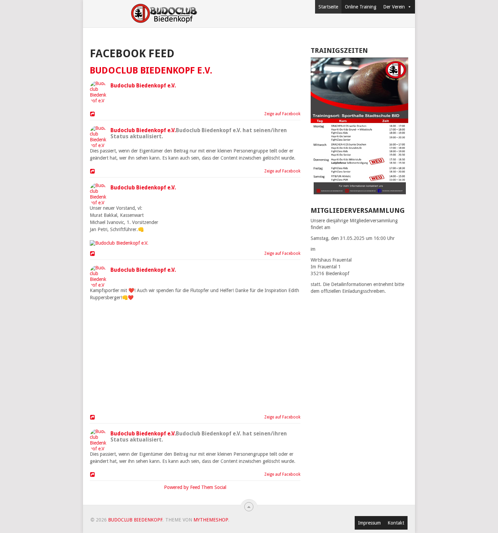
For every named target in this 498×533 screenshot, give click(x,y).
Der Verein (394, 6)
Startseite (328, 6)
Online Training (360, 6)
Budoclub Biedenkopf (135, 519)
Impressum (369, 523)
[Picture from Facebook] (142, 356)
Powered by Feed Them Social (195, 487)
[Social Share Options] (93, 114)
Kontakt (396, 523)
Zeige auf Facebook (280, 113)
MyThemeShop (210, 519)
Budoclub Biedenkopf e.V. (151, 70)
